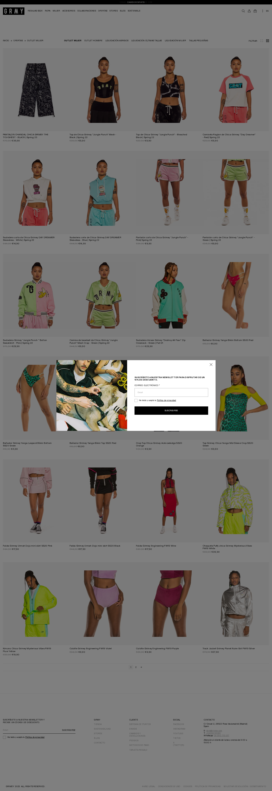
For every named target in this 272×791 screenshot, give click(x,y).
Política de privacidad (166, 400)
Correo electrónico (147, 385)
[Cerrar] (211, 365)
